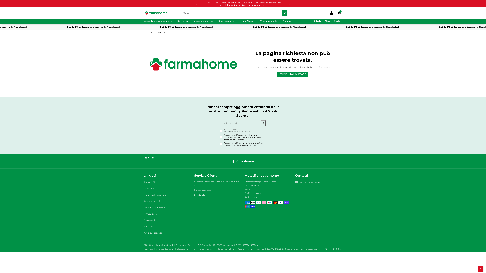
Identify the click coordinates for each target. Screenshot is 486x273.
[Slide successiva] (290, 3)
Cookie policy (151, 220)
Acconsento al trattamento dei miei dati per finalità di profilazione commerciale (244, 144)
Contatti (301, 175)
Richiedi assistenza (202, 190)
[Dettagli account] (331, 13)
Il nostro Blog (151, 182)
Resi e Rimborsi (152, 201)
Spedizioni (149, 188)
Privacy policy (151, 214)
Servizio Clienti (205, 175)
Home (146, 33)
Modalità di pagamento (156, 195)
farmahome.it (157, 245)
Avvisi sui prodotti (153, 233)
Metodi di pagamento (262, 175)
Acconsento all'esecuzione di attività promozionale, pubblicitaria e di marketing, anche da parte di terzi (244, 137)
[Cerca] (284, 13)
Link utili (150, 175)
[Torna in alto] (480, 269)
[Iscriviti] (263, 123)
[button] (339, 13)
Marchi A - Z (150, 226)
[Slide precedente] (196, 3)
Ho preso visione (237, 130)
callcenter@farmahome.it (310, 182)
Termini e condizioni (154, 207)
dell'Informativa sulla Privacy (237, 132)
